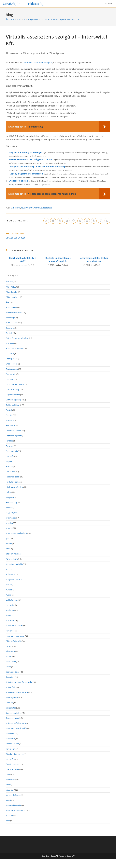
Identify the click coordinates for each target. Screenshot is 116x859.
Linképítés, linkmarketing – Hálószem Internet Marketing (37, 166)
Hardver (9, 466)
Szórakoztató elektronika (16, 723)
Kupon (8, 595)
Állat (7, 302)
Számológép (11, 687)
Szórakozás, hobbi (13, 713)
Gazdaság (10, 456)
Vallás (8, 784)
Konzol (9, 584)
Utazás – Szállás (12, 769)
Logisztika (10, 605)
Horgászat (10, 497)
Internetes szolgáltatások (16, 533)
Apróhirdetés (11, 307)
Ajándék (9, 281)
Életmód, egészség (13, 399)
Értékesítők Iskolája (18, 180)
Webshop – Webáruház (15, 810)
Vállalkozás (10, 779)
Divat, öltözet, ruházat (15, 384)
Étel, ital (9, 415)
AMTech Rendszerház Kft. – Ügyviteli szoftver (30, 159)
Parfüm (9, 656)
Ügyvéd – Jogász (12, 764)
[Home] (7, 19)
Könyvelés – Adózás (14, 579)
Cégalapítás (10, 358)
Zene (8, 820)
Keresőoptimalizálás (14, 564)
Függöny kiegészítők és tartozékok (26, 173)
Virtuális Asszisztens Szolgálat (38, 62)
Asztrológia (10, 317)
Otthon (9, 646)
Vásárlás (9, 790)
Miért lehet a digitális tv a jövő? (22, 259)
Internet (9, 528)
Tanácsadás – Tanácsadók (16, 728)
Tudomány (10, 759)
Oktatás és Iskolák (13, 641)
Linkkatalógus (12, 600)
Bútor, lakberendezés (15, 348)
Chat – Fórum (11, 364)
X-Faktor (9, 815)
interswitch (14, 53)
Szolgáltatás (58, 53)
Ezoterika (10, 420)
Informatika (11, 518)
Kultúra (9, 589)
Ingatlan (9, 523)
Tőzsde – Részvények (14, 754)
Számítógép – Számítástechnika (19, 682)
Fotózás (9, 446)
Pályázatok (10, 651)
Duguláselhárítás (13, 394)
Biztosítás (10, 343)
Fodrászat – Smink (13, 430)
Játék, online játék (13, 553)
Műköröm (10, 620)
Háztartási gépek (13, 476)
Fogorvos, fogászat (14, 435)
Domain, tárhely (12, 389)
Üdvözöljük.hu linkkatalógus (25, 3)
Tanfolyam (10, 733)
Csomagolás (11, 374)
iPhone (9, 543)
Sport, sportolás (12, 672)
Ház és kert (10, 471)
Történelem (11, 749)
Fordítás (9, 441)
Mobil (8, 615)
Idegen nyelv (11, 512)
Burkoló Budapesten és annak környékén (58, 259)
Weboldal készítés (13, 805)
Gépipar (9, 461)
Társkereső (10, 738)
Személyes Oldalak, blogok (17, 692)
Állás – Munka (11, 297)
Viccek (8, 800)
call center (15, 208)
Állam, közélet (11, 292)
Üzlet (8, 774)
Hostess (9, 507)
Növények (10, 631)
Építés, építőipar (12, 405)
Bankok (9, 333)
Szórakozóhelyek (13, 718)
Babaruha (10, 328)
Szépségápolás (12, 697)
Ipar (7, 538)
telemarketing (27, 208)
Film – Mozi (10, 425)
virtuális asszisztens (43, 208)
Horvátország (11, 502)
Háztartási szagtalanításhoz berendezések (93, 259)
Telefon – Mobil (12, 743)
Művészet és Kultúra (14, 625)
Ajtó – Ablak (11, 287)
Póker (8, 666)
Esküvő (9, 410)
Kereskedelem (12, 559)
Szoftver (9, 702)
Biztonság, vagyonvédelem (17, 338)
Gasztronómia (12, 451)
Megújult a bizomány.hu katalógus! (26, 152)
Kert (7, 569)
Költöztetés (10, 574)
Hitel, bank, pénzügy (14, 487)
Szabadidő (10, 677)
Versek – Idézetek (13, 795)
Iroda (8, 548)
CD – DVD (10, 353)
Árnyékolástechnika (14, 312)
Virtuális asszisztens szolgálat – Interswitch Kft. (59, 19)
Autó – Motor (11, 322)
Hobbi (8, 492)
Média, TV (10, 610)
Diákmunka (10, 379)
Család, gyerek (12, 369)
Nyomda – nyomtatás (15, 636)
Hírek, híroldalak (13, 482)
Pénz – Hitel (11, 661)
